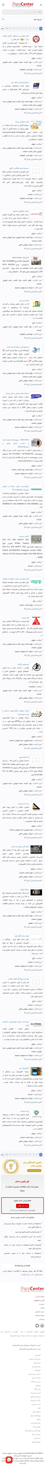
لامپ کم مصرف (35, 1393)
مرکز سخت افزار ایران (22, 936)
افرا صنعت (25, 618)
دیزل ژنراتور (37, 1363)
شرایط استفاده (39, 1315)
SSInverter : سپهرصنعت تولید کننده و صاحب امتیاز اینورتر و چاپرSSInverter (15, 443)
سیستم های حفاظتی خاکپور (19, 168)
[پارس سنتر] (22, 5)
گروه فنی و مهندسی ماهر (20, 846)
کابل (39, 1408)
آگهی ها (39, 1300)
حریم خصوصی (39, 1312)
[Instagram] (42, 1326)
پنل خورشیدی (36, 1366)
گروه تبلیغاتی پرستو (22, 122)
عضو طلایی (18, 39)
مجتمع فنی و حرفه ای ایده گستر (18, 347)
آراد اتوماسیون (24, 757)
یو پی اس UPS (35, 1382)
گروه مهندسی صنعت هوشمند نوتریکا (16, 579)
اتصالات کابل (36, 1412)
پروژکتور (38, 1385)
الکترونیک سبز (24, 1068)
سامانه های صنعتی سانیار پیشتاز (17, 393)
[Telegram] (37, 1326)
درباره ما (41, 1304)
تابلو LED (37, 1370)
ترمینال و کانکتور (35, 1397)
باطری (38, 1419)
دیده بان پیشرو (23, 803)
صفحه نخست (39, 1297)
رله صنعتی (37, 1438)
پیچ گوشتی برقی (35, 1415)
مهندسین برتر (24, 300)
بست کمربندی (36, 1404)
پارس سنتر (22, 1333)
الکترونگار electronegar (20, 257)
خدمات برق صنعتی (34, 1374)
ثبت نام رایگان (22, 1206)
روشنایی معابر (36, 1434)
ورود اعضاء (14, 1210)
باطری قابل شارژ (35, 1423)
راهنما (42, 1308)
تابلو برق (37, 1355)
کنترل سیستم (24, 536)
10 (7, 28)
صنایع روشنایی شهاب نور (20, 82)
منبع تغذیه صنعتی (34, 1359)
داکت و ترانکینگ (35, 1400)
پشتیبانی (41, 1319)
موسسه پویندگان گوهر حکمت (18, 979)
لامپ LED (37, 1389)
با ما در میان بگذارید (28, 1274)
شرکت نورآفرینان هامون (21, 211)
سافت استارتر (36, 1378)
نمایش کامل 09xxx (31, 73)
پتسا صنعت (24, 1111)
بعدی (3, 28)
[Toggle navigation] (3, 4)
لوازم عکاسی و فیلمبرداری (32, 1430)
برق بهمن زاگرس (23, 664)
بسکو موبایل (24, 889)
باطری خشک (36, 1427)
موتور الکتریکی (36, 1442)
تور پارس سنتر (22, 1181)
